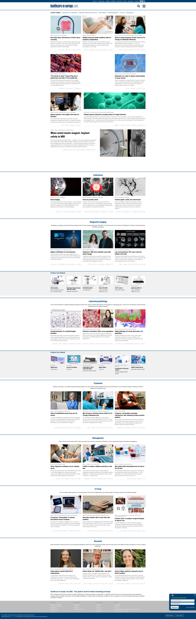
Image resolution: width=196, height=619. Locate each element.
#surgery (143, 530)
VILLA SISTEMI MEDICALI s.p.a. (103, 290)
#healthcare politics (69, 88)
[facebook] (140, 1)
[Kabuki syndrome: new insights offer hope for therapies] (66, 102)
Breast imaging (55, 200)
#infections (129, 125)
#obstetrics (105, 49)
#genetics (67, 125)
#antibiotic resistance (131, 478)
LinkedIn (98, 609)
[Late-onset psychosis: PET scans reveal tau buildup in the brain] (130, 239)
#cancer (121, 49)
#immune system (135, 583)
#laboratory (134, 125)
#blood (97, 343)
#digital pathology (129, 343)
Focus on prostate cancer (90, 200)
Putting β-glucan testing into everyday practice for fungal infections (105, 114)
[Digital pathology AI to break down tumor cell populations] (130, 318)
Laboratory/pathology (88, 13)
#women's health (141, 427)
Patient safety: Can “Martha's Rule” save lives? (97, 571)
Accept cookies (179, 615)
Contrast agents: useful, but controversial (127, 200)
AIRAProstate (54, 367)
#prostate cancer (103, 211)
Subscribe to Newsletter (179, 598)
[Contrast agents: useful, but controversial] (130, 187)
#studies (79, 49)
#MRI (74, 149)
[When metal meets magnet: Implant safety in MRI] (122, 149)
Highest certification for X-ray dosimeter (63, 252)
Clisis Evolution (54, 288)
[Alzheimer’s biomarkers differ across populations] (98, 318)
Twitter (98, 606)
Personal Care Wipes (72, 367)
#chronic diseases (121, 583)
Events (125, 1)
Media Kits (119, 1)
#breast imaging (66, 211)
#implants (70, 149)
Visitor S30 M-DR (103, 288)
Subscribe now (175, 607)
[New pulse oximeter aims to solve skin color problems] (98, 504)
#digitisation (61, 88)
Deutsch (95, 1)
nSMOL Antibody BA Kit (137, 367)
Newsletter (131, 1)
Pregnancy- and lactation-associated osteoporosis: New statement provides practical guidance (129, 415)
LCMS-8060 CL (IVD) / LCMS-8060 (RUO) (88, 368)
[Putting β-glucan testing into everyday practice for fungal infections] (114, 102)
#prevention (67, 49)
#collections (73, 211)
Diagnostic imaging (69, 13)
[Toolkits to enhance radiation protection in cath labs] (98, 453)
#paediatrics (72, 125)
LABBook (108, 1)
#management (78, 88)
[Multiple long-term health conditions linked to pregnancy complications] (98, 25)
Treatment (102, 13)
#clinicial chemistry (104, 343)
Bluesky (98, 608)
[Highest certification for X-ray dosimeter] (66, 239)
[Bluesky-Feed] (142, 1)
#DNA (63, 125)
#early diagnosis (101, 264)
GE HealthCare (87, 290)
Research (130, 13)
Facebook (99, 604)
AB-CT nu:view (118, 288)
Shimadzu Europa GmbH (89, 371)
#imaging (65, 149)
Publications (101, 1)
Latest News (55, 13)
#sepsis (106, 583)
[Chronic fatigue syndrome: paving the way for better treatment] (130, 558)
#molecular (142, 583)
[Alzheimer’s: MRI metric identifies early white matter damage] (98, 239)
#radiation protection (70, 264)
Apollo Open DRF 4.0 (136, 288)
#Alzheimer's (91, 264)
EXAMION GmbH (120, 290)
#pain (67, 583)
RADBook (113, 1)
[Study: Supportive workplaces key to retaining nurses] (66, 453)
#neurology (78, 343)
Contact (137, 1)
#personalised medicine (76, 530)
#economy (58, 478)
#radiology (88, 149)
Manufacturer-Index (79, 609)
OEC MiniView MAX (87, 288)
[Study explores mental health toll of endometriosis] (66, 558)
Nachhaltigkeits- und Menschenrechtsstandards (127, 609)
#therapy (143, 49)
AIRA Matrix (54, 369)
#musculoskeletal (127, 427)
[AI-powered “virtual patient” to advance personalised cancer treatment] (66, 504)
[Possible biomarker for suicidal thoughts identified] (66, 318)
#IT (69, 530)
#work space (78, 478)
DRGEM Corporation (72, 291)
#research (139, 88)
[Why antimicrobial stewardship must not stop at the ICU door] (130, 453)
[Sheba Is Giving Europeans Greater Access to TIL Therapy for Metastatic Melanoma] (130, 25)
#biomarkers (55, 343)
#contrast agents (125, 211)
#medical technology (92, 530)
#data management (63, 530)
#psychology (142, 264)
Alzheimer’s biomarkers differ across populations (98, 331)
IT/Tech (122, 13)
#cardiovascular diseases (59, 427)
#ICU (144, 478)
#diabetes (86, 49)
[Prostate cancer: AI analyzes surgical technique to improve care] (130, 504)
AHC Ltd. (69, 369)
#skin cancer (137, 49)
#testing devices (141, 125)
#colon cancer (61, 49)
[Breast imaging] (66, 187)
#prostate (97, 211)
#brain (96, 264)
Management (113, 13)
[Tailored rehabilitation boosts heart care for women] (66, 400)
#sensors (111, 530)
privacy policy (13, 616)
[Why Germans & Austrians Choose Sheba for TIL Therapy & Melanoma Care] (98, 400)
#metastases (131, 49)
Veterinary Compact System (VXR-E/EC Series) (73, 288)
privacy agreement (190, 607)
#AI (116, 343)
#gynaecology (92, 49)
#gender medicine (70, 427)
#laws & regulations (61, 264)
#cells (124, 343)
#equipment (123, 125)
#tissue (143, 88)
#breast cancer (59, 211)
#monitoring (100, 530)
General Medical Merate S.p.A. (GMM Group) (57, 290)
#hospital (126, 49)
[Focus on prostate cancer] (98, 187)
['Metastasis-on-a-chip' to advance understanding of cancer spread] (130, 63)
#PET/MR (137, 264)
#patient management (80, 149)
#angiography (87, 478)
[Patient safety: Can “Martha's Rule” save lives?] (98, 558)
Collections (98, 175)
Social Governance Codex (121, 611)
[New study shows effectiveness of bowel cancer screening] (66, 25)
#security (94, 149)
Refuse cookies (169, 615)
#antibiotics (139, 478)
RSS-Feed (99, 611)
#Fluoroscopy (94, 478)
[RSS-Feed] (144, 1)
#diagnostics (117, 125)
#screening (73, 49)
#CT (131, 211)
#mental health (99, 49)
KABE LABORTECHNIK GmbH (121, 372)
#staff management (66, 478)
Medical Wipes (102, 367)
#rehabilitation (78, 427)
